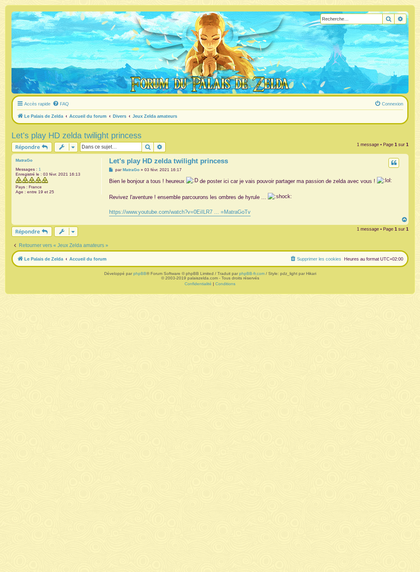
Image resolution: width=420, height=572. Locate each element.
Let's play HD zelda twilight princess (76, 135)
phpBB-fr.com (252, 273)
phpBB (139, 273)
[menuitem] (60, 104)
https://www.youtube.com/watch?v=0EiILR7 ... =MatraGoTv (180, 212)
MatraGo (24, 160)
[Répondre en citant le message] (393, 163)
